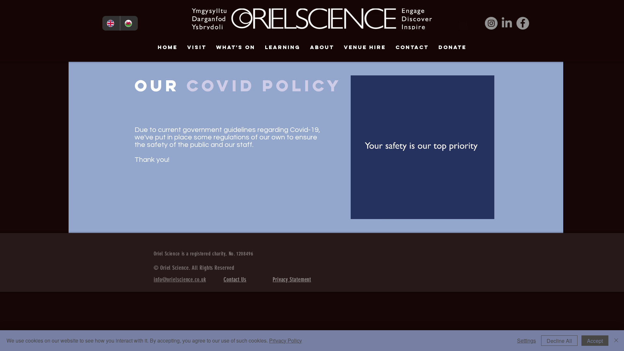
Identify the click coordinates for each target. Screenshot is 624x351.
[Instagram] (491, 23)
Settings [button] (526, 340)
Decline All (559, 340)
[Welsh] (129, 23)
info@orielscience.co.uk (180, 279)
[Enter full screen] (485, 210)
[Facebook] (522, 23)
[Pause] (359, 210)
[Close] (616, 340)
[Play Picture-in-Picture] (474, 210)
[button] (463, 23)
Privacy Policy (285, 340)
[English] (111, 23)
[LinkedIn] (506, 23)
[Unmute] (370, 210)
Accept (595, 340)
